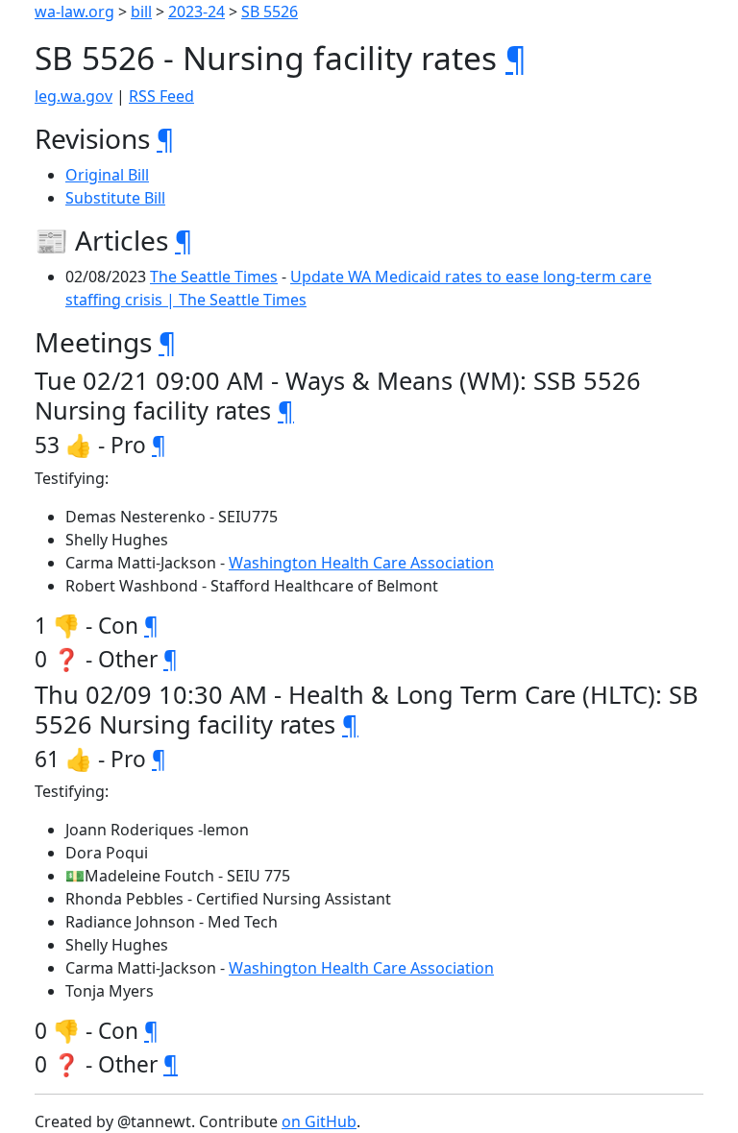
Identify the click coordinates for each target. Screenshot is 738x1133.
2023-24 (196, 11)
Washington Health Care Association (361, 562)
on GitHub (319, 1121)
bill (141, 11)
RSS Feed (161, 96)
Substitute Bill (115, 197)
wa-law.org (74, 11)
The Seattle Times (214, 276)
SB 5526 (269, 11)
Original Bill (107, 174)
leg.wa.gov (73, 96)
